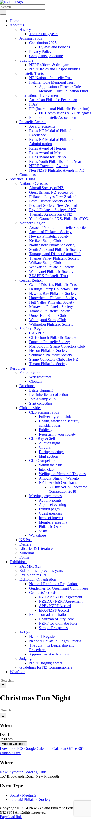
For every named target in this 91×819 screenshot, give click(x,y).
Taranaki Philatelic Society (30, 799)
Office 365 (75, 748)
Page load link (11, 817)
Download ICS (11, 748)
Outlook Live (10, 753)
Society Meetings (23, 795)
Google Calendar (37, 748)
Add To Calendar (13, 744)
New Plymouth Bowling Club (23, 772)
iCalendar (58, 748)
